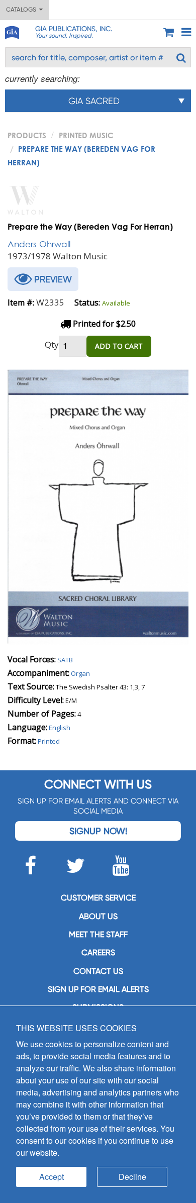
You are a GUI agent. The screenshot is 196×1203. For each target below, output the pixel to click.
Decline (132, 1176)
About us (98, 916)
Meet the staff (98, 934)
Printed (49, 741)
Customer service (98, 898)
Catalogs (22, 9)
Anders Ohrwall (39, 244)
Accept (51, 1176)
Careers (98, 952)
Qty (52, 344)
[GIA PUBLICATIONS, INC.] (11, 31)
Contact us (98, 971)
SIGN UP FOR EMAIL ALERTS (98, 989)
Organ (80, 673)
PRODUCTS (27, 135)
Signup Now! (98, 831)
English (59, 727)
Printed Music (86, 135)
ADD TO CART (119, 346)
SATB (65, 659)
